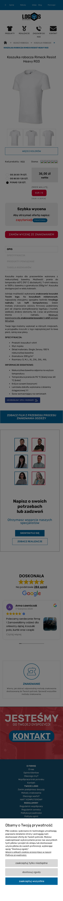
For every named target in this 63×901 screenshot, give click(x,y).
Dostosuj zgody (31, 872)
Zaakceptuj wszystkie (31, 881)
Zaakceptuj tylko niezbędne (31, 863)
